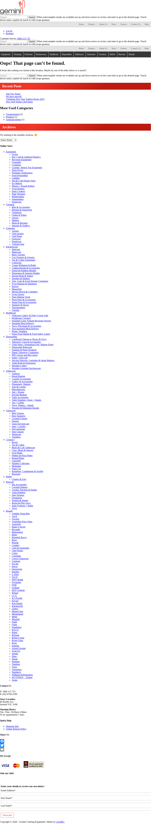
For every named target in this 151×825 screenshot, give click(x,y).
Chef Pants (17, 236)
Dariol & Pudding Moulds (24, 270)
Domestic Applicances (22, 173)
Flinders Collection (20, 463)
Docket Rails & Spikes (22, 276)
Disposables (67, 54)
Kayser (15, 601)
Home (81, 24)
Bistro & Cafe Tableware (23, 447)
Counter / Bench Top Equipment (27, 167)
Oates (14, 624)
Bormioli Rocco (19, 537)
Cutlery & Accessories (22, 381)
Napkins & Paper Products (24, 350)
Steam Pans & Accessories (24, 302)
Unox (14, 667)
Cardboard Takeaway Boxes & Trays (29, 339)
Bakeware (16, 252)
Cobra (15, 553)
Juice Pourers (18, 495)
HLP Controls (18, 590)
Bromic (15, 542)
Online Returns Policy (16, 729)
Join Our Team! (13, 94)
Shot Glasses (18, 431)
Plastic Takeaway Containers (25, 352)
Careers (124, 24)
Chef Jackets (18, 233)
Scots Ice (16, 651)
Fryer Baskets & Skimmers (24, 284)
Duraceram (17, 569)
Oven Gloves (18, 294)
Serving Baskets (19, 394)
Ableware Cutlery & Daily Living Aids (30, 315)
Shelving (16, 249)
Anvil (14, 516)
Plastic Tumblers (19, 331)
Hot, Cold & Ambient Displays (26, 157)
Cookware (17, 262)
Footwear (16, 239)
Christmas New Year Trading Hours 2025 (25, 99)
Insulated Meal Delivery (23, 323)
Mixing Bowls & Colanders (25, 291)
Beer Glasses (18, 413)
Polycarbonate (18, 429)
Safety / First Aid (20, 358)
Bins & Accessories (21, 207)
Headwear (16, 241)
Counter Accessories (21, 379)
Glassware (91, 54)
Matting (15, 220)
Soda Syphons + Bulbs (22, 505)
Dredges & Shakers (21, 278)
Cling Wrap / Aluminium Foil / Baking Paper (32, 344)
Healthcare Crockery (21, 318)
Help (147, 24)
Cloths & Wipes (19, 215)
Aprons (15, 231)
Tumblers (16, 437)
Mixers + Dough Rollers (23, 186)
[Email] (75, 749)
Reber (14, 632)
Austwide (16, 524)
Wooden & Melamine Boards (25, 408)
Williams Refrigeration (22, 675)
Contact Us (135, 24)
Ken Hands (17, 603)
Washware (17, 202)
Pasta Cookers (18, 191)
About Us (103, 24)
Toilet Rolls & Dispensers (24, 363)
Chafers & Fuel (19, 479)
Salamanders (18, 199)
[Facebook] (75, 741)
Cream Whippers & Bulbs (24, 265)
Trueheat (16, 664)
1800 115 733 (23, 38)
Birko (14, 535)
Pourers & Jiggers (20, 500)
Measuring (17, 289)
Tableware (79, 54)
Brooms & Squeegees (22, 210)
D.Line (15, 564)
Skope (15, 659)
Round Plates (18, 458)
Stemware (16, 434)
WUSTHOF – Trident (22, 677)
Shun (14, 656)
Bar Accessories (19, 484)
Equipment (5, 54)
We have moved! (14, 96)
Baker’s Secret (18, 527)
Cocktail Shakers (20, 487)
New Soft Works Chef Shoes (19, 102)
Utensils (15, 310)
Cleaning (17, 54)
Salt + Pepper (18, 392)
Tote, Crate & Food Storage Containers (30, 281)
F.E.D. (15, 577)
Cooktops (16, 165)
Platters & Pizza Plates (22, 455)
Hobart (15, 593)
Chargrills (16, 162)
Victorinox (17, 669)
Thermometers (18, 307)
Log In (9, 31)
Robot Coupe (18, 638)
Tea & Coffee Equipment (23, 260)
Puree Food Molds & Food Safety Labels (31, 334)
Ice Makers (17, 183)
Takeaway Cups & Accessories (26, 342)
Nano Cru (16, 468)
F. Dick (15, 574)
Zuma (14, 680)
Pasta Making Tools (21, 297)
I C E (14, 595)
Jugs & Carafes (19, 387)
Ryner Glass (17, 640)
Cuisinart (16, 561)
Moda (14, 616)
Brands (132, 54)
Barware (121, 54)
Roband (15, 635)
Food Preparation (20, 175)
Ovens (15, 154)
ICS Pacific (17, 598)
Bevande (16, 529)
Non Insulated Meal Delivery (25, 328)
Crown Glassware (20, 558)
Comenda (16, 556)
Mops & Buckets (20, 223)
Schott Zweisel (19, 648)
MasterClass (17, 611)
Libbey (15, 608)
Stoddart (16, 661)
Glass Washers (18, 492)
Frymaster (16, 582)
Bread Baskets (18, 376)
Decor (15, 566)
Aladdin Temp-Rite (21, 513)
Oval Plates (17, 453)
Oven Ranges (18, 188)
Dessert (15, 421)
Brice (14, 540)
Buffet (112, 54)
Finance (91, 24)
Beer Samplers (18, 416)
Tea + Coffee (18, 402)
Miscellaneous (18, 389)
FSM (14, 585)
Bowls (15, 442)
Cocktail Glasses (19, 418)
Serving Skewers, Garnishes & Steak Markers (33, 360)
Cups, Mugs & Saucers (22, 450)
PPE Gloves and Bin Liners (25, 355)
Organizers (17, 498)
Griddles (16, 178)
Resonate (16, 474)
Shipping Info (12, 726)
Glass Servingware (20, 424)
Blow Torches (18, 254)
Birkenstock (17, 532)
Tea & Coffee (18, 445)
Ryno (14, 643)
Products (10, 117)
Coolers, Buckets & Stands (24, 490)
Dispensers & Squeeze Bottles (26, 273)
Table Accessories (20, 397)
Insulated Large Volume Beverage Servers (31, 321)
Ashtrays (16, 373)
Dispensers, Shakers (21, 384)
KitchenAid (17, 606)
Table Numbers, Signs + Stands (26, 400)
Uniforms (28, 54)
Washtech (16, 672)
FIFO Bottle (17, 579)
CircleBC (60, 822)
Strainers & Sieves (20, 305)
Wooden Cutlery (19, 365)
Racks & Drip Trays (21, 503)
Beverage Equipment (21, 159)
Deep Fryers (17, 170)
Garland (15, 587)
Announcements (13, 119)
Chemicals (17, 212)
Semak (15, 653)
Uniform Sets (18, 244)
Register (10, 33)
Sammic (15, 645)
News (114, 24)
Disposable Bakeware (22, 347)
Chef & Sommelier (20, 548)
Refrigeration (18, 196)
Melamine (16, 466)
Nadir (14, 622)
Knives (15, 286)
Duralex (15, 571)
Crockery (102, 54)
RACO (15, 630)
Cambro (15, 545)
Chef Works (17, 550)
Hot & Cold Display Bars (24, 181)
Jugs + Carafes (18, 426)
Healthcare (54, 54)
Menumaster (17, 614)
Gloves (15, 217)
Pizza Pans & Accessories (24, 299)
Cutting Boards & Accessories (26, 268)
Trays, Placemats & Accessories (26, 326)
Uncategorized (12, 114)
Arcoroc (15, 519)
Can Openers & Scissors (23, 257)
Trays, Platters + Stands (23, 405)
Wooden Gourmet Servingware (26, 368)
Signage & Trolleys (21, 225)
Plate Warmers (18, 194)
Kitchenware (41, 54)
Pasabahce (17, 627)
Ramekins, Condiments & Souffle (27, 471)
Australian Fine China (22, 521)
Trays (14, 508)
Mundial (16, 619)
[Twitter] (75, 745)
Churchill (16, 461)
